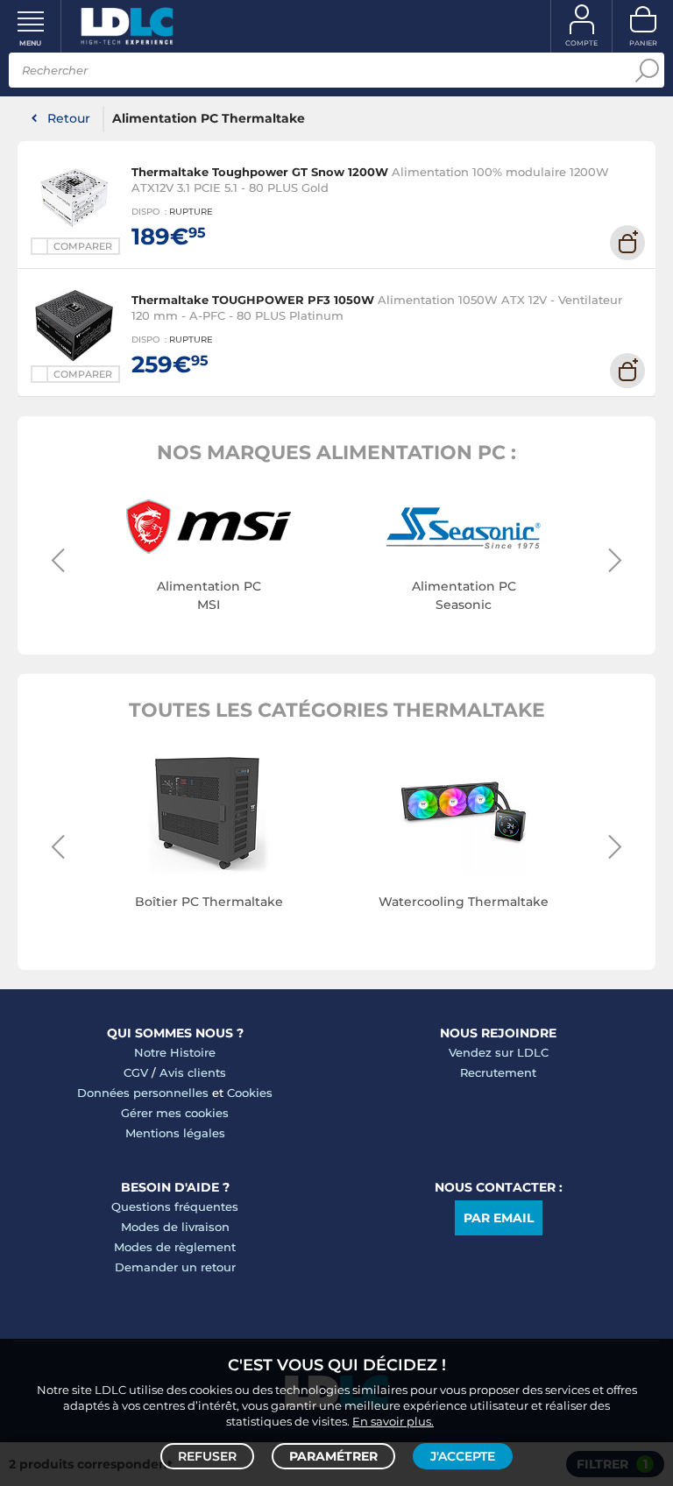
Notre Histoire (175, 1052)
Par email (499, 1218)
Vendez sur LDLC (499, 1052)
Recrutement (498, 1072)
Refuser (207, 1456)
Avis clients (192, 1072)
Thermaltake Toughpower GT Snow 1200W (259, 172)
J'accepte (462, 1456)
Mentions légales (175, 1133)
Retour (68, 118)
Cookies (250, 1093)
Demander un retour (175, 1267)
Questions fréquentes (174, 1206)
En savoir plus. (393, 1421)
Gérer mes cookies (175, 1113)
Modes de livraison (175, 1227)
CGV (136, 1072)
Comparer (82, 246)
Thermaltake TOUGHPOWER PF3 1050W (252, 300)
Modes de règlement (175, 1247)
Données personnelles (143, 1093)
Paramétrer (333, 1456)
